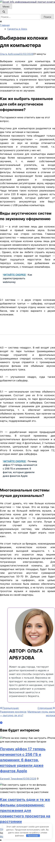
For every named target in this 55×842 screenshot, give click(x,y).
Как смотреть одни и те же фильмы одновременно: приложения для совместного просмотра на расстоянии (25, 810)
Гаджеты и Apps (17, 28)
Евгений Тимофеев (11, 778)
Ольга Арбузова (9, 53)
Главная (5, 25)
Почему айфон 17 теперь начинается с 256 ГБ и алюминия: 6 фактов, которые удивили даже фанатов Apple (23, 760)
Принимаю (33, 835)
